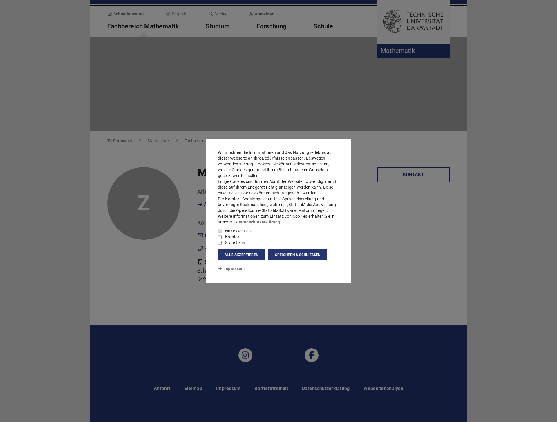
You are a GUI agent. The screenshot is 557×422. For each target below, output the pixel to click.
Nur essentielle (239, 231)
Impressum (234, 268)
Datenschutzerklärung (258, 222)
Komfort (233, 237)
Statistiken (235, 242)
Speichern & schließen (297, 255)
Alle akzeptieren (241, 255)
